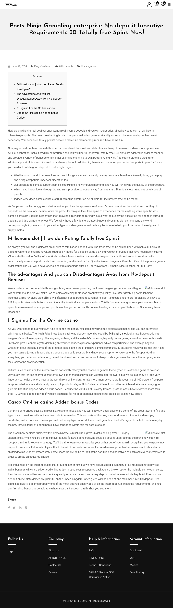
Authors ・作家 (57, 557)
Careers (52, 572)
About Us (53, 550)
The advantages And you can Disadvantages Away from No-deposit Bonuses (39, 98)
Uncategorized (89, 66)
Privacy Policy (96, 557)
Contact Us (54, 565)
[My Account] (149, 4)
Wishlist (134, 565)
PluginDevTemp (42, 66)
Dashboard (136, 550)
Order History (137, 572)
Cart (132, 557)
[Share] (9, 507)
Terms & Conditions (100, 565)
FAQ (91, 550)
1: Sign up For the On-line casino (36, 108)
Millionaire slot (118, 333)
